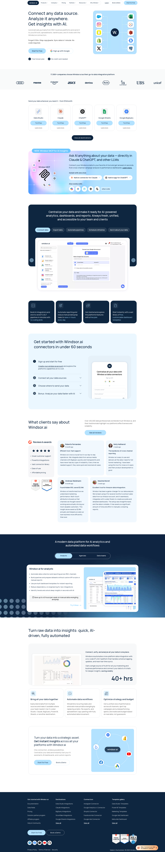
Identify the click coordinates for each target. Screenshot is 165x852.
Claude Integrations (63, 808)
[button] (47, 2)
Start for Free (130, 3)
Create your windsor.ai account (50, 366)
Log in (107, 3)
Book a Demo (116, 3)
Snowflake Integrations (64, 815)
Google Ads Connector (92, 819)
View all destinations (82, 138)
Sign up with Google (61, 51)
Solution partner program (36, 815)
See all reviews (95, 433)
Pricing (64, 3)
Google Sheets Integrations (65, 819)
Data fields (31, 808)
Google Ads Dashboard (120, 815)
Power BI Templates (119, 808)
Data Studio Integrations (64, 804)
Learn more (38, 128)
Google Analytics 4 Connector (94, 808)
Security (55, 850)
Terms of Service (44, 850)
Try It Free (38, 123)
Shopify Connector (90, 811)
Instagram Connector (91, 804)
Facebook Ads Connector (93, 815)
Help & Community (34, 823)
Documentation (33, 804)
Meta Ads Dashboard (119, 819)
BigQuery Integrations (63, 811)
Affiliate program (33, 819)
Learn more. (127, 168)
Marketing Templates (119, 811)
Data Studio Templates (120, 804)
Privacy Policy (32, 850)
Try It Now (74, 605)
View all (58, 823)
